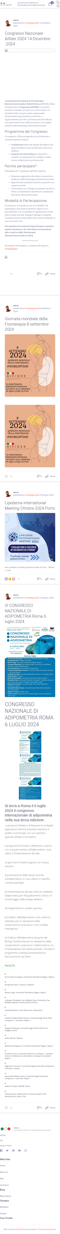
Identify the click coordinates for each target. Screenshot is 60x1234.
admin (16, 20)
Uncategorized (32, 23)
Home (2, 1166)
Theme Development (46, 1229)
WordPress (21, 1229)
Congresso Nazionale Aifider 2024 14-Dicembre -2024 (27, 38)
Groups (3, 1213)
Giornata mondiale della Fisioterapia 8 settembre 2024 (26, 324)
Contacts (4, 1185)
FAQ (2, 1179)
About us (4, 1172)
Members (4, 1207)
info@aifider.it (12, 249)
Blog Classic (5, 1196)
